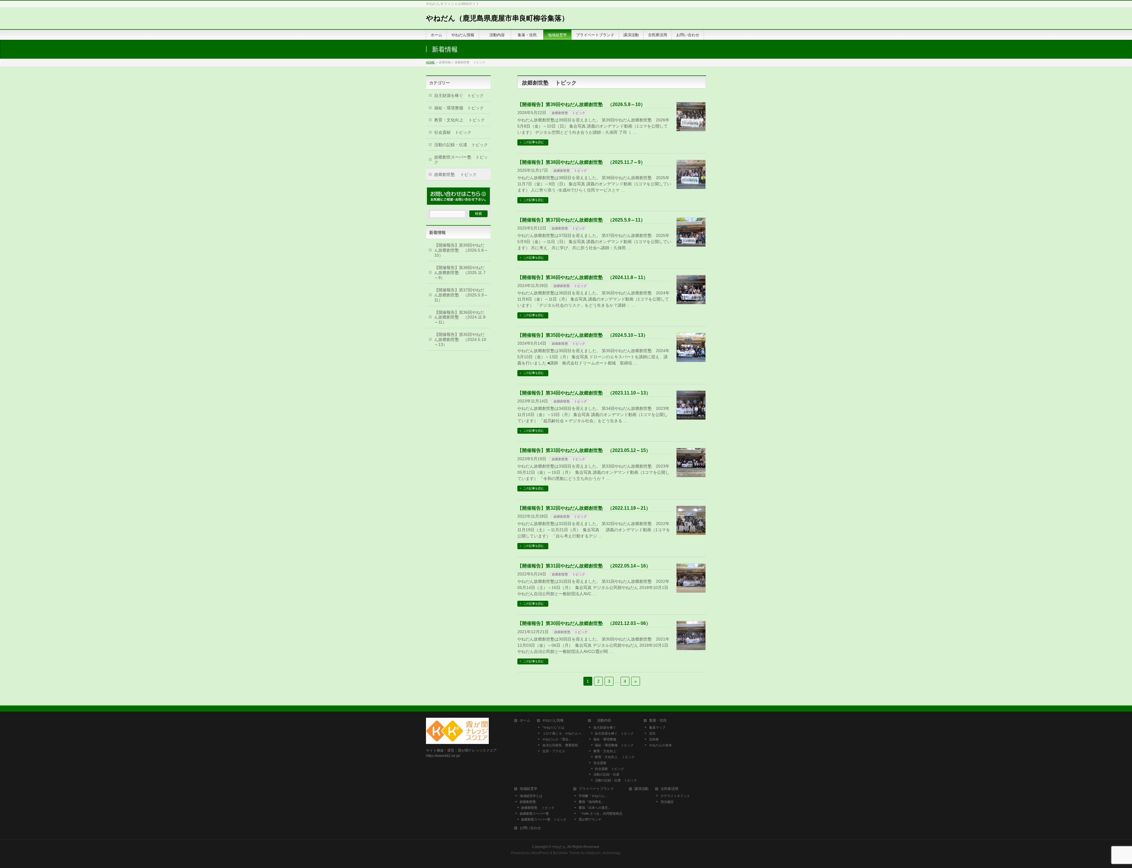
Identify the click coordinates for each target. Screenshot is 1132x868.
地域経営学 (528, 789)
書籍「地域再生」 (593, 801)
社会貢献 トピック (452, 132)
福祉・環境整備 (604, 739)
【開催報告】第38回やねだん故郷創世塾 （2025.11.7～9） (581, 162)
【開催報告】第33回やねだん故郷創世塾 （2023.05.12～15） (584, 450)
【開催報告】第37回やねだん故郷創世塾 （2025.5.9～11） (581, 219)
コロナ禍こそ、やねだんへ (561, 733)
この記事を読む (533, 142)
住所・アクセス (553, 751)
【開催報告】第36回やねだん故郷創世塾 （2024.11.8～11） (582, 277)
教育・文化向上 (604, 751)
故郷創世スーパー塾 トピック (461, 159)
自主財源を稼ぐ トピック (459, 95)
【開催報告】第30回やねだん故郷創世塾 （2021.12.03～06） (584, 623)
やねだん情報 (553, 720)
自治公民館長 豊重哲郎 (560, 745)
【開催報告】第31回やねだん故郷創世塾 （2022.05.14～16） (584, 565)
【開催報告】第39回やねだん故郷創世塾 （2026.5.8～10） (581, 104)
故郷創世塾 (528, 801)
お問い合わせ (530, 828)
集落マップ (657, 727)
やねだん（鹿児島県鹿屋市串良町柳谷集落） (497, 18)
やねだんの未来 (660, 745)
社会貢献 (599, 763)
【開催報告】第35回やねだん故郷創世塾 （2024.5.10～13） (582, 335)
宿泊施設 (667, 801)
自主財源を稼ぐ (604, 727)
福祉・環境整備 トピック (459, 107)
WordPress (540, 853)
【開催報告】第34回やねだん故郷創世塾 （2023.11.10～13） (584, 392)
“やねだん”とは (553, 727)
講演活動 (641, 789)
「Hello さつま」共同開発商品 (600, 813)
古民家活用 (669, 789)
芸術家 (654, 739)
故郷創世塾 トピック (568, 113)
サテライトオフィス (675, 796)
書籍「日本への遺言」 (596, 807)
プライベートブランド (596, 789)
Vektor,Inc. (594, 853)
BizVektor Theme (566, 853)
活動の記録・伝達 (606, 774)
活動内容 (604, 720)
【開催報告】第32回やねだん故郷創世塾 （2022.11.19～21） (584, 508)
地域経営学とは (531, 796)
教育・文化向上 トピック (459, 120)
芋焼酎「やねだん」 (593, 796)
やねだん (559, 847)
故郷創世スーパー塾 (534, 813)
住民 (652, 733)
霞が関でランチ (590, 819)
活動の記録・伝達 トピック (461, 144)
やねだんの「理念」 (557, 739)
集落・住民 (659, 720)
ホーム (525, 720)
